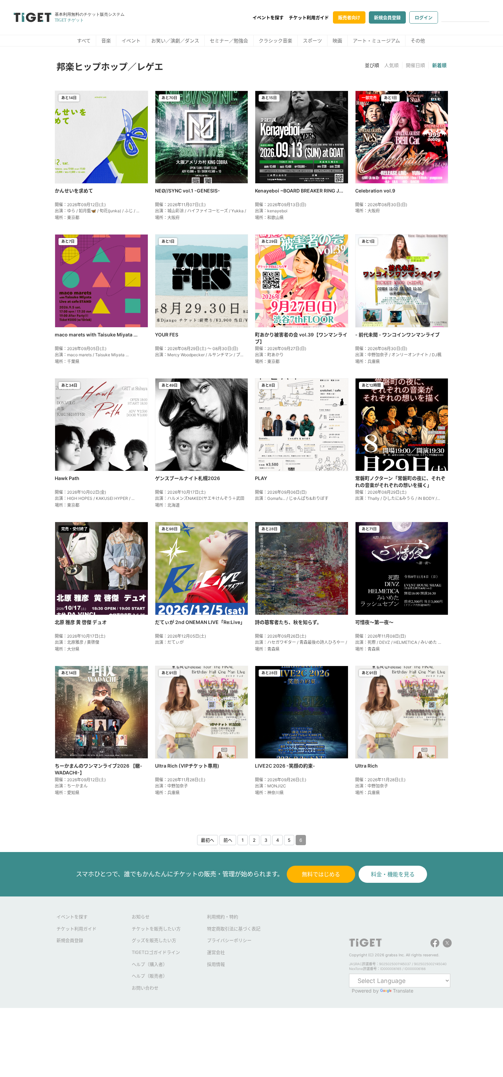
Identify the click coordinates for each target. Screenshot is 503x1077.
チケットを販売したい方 (156, 928)
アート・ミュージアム (376, 40)
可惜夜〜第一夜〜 (374, 622)
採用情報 (216, 964)
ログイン (424, 17)
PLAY (261, 478)
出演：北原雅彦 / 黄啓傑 (77, 642)
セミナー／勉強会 (229, 40)
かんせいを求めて (74, 191)
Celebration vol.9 (375, 191)
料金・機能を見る (393, 874)
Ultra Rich (366, 766)
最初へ (207, 840)
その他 (418, 40)
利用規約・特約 (222, 916)
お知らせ (141, 916)
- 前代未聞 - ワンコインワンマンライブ (397, 334)
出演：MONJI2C (270, 785)
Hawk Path (67, 478)
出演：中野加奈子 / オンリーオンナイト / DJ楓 (398, 354)
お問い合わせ (145, 987)
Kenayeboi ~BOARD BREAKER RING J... (299, 191)
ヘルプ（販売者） (149, 976)
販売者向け (349, 17)
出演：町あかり (269, 354)
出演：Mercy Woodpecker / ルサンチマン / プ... (199, 354)
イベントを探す (268, 17)
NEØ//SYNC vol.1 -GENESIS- (187, 191)
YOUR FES (166, 334)
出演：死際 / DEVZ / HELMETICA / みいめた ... (398, 642)
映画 (337, 40)
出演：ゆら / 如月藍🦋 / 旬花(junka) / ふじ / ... (97, 210)
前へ (227, 840)
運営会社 (216, 952)
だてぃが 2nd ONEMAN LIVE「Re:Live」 (200, 622)
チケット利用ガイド (309, 17)
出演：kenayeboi (271, 210)
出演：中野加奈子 (171, 785)
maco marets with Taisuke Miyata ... (96, 334)
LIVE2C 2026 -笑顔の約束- (285, 766)
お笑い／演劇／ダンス (175, 40)
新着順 (439, 65)
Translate (403, 991)
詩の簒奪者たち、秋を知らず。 (288, 622)
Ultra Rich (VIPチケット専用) (187, 766)
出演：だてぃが (169, 642)
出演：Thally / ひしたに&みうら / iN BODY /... (397, 498)
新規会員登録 (387, 17)
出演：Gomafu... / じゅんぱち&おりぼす (291, 498)
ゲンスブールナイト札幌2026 (187, 478)
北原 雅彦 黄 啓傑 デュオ (81, 622)
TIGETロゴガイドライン (156, 952)
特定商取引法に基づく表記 (233, 928)
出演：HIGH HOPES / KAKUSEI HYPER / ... (94, 498)
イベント (131, 40)
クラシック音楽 (275, 40)
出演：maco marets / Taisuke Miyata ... (92, 354)
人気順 (391, 65)
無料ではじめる (321, 874)
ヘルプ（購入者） (149, 964)
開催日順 (415, 65)
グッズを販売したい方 (154, 940)
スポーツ (312, 40)
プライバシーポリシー (229, 940)
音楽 (106, 40)
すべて (84, 40)
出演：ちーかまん (71, 785)
